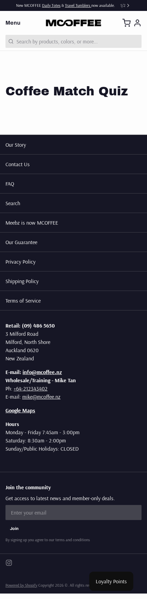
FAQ (9, 183)
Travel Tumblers (78, 5)
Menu (13, 23)
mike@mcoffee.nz (41, 396)
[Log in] (137, 23)
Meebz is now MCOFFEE (31, 222)
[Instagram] (8, 562)
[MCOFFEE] (73, 23)
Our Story (15, 144)
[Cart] (126, 23)
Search (12, 203)
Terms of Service (23, 300)
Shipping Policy (22, 281)
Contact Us (17, 164)
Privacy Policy (20, 261)
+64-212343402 (31, 388)
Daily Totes (51, 5)
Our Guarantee (21, 242)
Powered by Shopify (21, 585)
